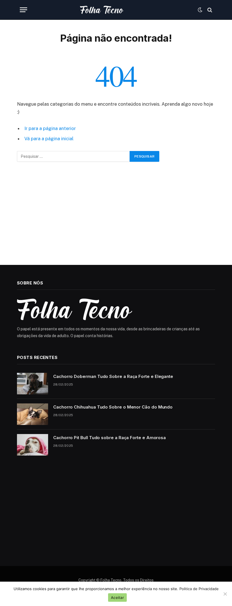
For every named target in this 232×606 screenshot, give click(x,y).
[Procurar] (209, 9)
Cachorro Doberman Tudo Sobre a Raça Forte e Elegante (113, 376)
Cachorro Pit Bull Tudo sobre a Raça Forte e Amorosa (109, 437)
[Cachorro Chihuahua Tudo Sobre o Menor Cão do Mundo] (32, 414)
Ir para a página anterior (50, 128)
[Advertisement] (116, 213)
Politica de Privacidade (199, 588)
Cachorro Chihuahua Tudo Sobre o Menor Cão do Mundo (113, 407)
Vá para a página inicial (49, 138)
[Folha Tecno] (116, 10)
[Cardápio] (23, 9)
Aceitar (117, 597)
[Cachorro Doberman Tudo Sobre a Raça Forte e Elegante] (32, 383)
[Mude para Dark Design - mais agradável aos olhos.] (200, 9)
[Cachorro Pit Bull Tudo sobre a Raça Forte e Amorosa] (32, 445)
